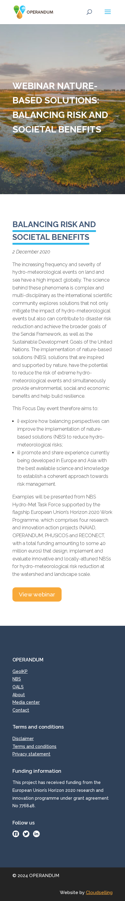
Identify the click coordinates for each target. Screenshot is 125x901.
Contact (20, 710)
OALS (18, 686)
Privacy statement (31, 754)
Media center (26, 702)
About (18, 694)
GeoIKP (20, 671)
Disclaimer (23, 738)
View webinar (37, 594)
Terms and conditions (34, 746)
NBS (16, 679)
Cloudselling (99, 892)
